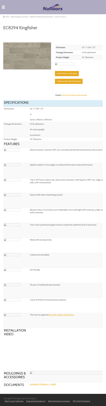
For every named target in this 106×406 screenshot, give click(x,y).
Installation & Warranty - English (43, 384)
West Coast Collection (14, 401)
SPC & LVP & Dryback (81, 401)
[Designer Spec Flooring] (53, 7)
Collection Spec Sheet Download (69, 81)
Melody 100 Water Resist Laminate (74, 95)
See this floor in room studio (67, 73)
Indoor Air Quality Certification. (61, 315)
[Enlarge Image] (27, 55)
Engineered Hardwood (35, 401)
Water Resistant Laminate (59, 401)
